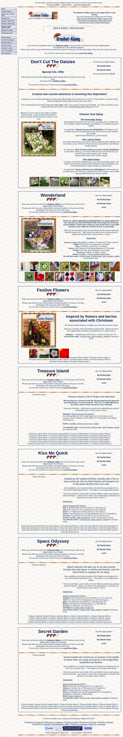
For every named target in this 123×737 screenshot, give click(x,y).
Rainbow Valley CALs (8, 23)
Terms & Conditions (53, 5)
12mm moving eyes (84, 424)
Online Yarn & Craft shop (8, 14)
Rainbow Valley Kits (8, 21)
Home (3, 9)
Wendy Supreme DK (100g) (75, 242)
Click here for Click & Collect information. (94, 23)
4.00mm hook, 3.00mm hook (90, 256)
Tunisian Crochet (7, 48)
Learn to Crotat (6, 45)
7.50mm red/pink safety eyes (98, 254)
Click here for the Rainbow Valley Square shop (94, 19)
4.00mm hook (85, 336)
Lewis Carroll (109, 221)
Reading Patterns (7, 42)
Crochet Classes (7, 11)
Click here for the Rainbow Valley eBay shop (94, 21)
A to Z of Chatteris (7, 50)
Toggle (96, 424)
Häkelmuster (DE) (7, 30)
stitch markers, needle (110, 256)
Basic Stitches (6, 37)
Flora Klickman (6, 53)
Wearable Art (6, 18)
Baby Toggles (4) (83, 518)
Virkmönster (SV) (7, 33)
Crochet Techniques (8, 40)
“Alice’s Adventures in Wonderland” (86, 221)
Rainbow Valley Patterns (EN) (6, 27)
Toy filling (82, 254)
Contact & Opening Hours (82, 5)
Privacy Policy (67, 5)
